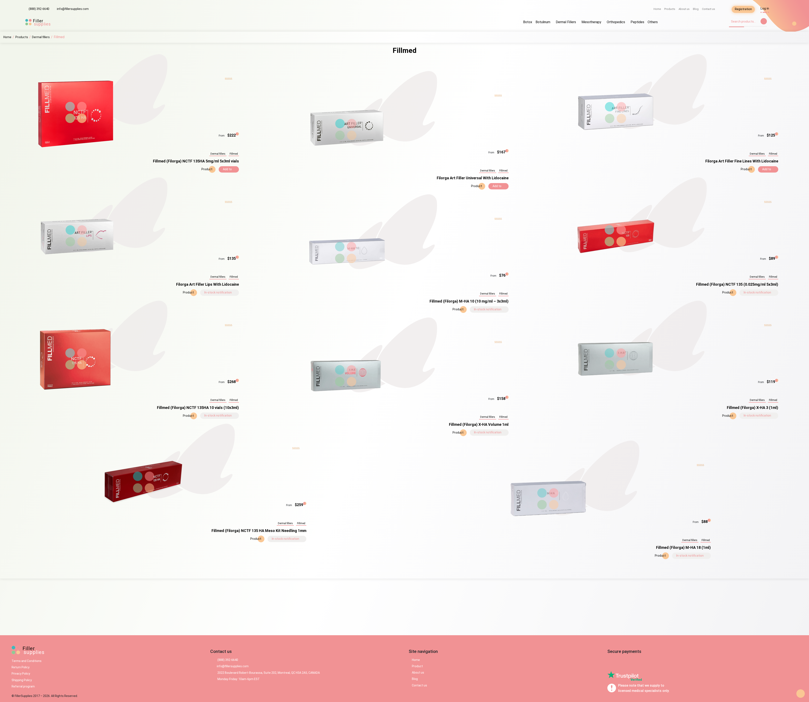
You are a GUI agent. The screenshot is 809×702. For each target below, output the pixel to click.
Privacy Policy (21, 673)
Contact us (708, 9)
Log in (765, 8)
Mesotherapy (591, 22)
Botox (527, 22)
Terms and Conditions (27, 661)
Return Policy (20, 667)
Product (206, 169)
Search (764, 21)
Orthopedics (616, 22)
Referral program (23, 686)
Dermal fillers (217, 153)
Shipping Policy (22, 680)
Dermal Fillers (566, 22)
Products (669, 9)
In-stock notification (218, 292)
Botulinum (543, 22)
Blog (696, 9)
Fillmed (234, 153)
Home (657, 9)
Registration (743, 9)
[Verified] (623, 674)
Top (800, 693)
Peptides (637, 22)
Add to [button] (227, 169)
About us (684, 9)
